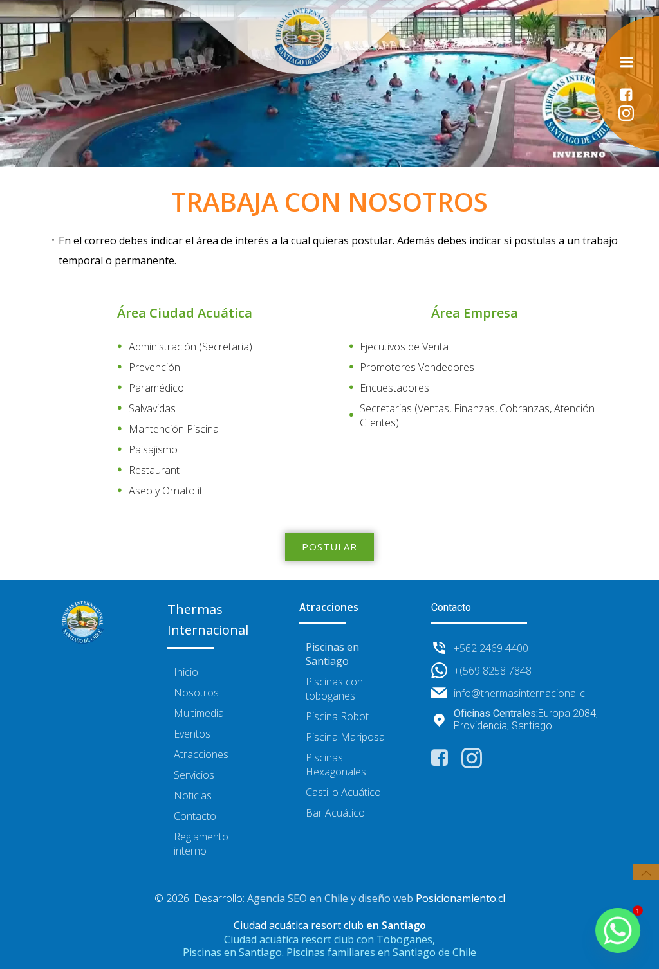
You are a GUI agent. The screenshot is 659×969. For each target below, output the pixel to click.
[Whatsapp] (617, 930)
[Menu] (627, 62)
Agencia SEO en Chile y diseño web (330, 898)
